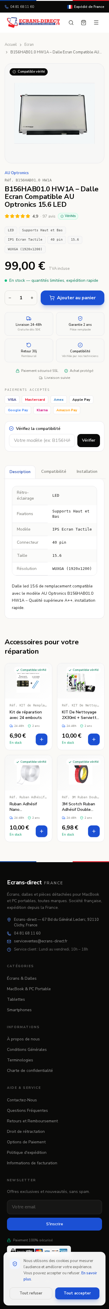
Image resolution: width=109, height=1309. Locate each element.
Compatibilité (53, 471)
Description (20, 472)
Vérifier (88, 440)
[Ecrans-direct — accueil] (33, 22)
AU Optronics (17, 173)
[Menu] (96, 22)
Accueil (11, 44)
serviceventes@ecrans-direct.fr (40, 941)
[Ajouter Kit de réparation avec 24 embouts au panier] (41, 739)
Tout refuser (30, 1293)
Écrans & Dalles (22, 978)
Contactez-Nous (22, 1100)
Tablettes (16, 999)
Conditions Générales (27, 1049)
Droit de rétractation (26, 1131)
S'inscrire (54, 1224)
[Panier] (83, 22)
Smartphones (19, 1010)
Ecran (29, 44)
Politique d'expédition (27, 1152)
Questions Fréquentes (27, 1110)
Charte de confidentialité (30, 1070)
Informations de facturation (32, 1163)
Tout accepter (77, 1293)
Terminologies (20, 1060)
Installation (87, 471)
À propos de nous (23, 1039)
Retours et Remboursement (32, 1121)
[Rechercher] (71, 22)
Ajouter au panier (76, 298)
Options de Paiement (26, 1142)
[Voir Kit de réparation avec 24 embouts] (28, 706)
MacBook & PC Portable (29, 989)
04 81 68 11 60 (22, 6)
